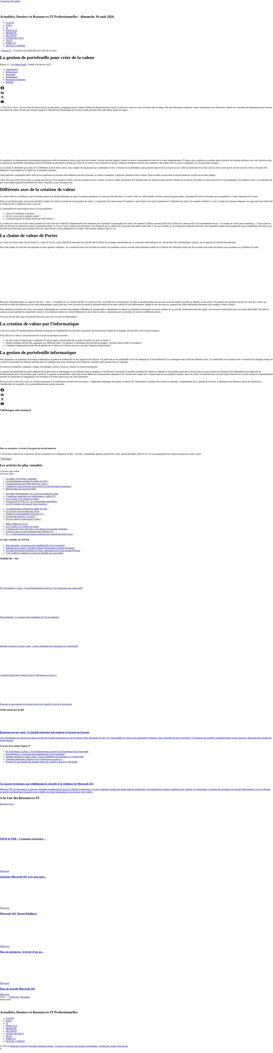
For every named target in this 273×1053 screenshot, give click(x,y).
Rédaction (14, 1046)
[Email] (136, 101)
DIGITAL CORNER (15, 46)
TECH (9, 40)
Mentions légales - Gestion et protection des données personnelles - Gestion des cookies (77, 1046)
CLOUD (10, 22)
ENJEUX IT (11, 30)
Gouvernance (12, 69)
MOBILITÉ (11, 33)
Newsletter (33, 1046)
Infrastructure (12, 72)
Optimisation (11, 77)
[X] (136, 97)
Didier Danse (20, 64)
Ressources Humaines (15, 79)
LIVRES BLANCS (15, 38)
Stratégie (10, 82)
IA (7, 28)
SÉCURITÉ (11, 35)
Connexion (14, 997)
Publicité (23, 1046)
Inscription (25, 997)
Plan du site (122, 1046)
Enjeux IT (6, 50)
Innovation (10, 74)
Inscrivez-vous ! (7, 804)
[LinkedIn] (136, 92)
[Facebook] (136, 88)
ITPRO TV (11, 43)
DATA (9, 25)
